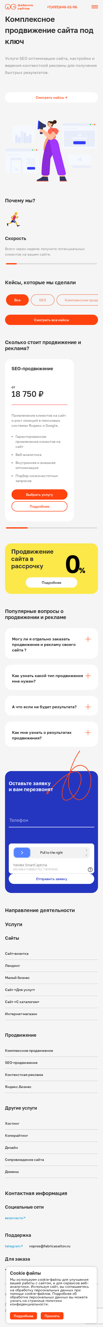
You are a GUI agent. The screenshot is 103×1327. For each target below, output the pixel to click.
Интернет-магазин (21, 1014)
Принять (52, 1316)
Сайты (12, 938)
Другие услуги (21, 1108)
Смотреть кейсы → (52, 97)
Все (17, 300)
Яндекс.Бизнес (18, 1086)
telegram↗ (14, 1246)
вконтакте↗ (15, 1218)
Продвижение (20, 1035)
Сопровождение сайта (24, 1159)
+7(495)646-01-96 (62, 7)
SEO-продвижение (21, 1062)
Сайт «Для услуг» (20, 989)
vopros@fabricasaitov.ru (49, 1246)
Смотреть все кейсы (51, 320)
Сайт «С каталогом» (22, 1002)
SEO (42, 300)
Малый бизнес (17, 977)
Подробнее (39, 506)
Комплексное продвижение (29, 1050)
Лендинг (12, 965)
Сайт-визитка (16, 953)
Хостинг (12, 1123)
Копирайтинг (16, 1135)
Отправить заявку (51, 879)
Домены (12, 1171)
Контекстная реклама (24, 1074)
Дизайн (11, 1147)
